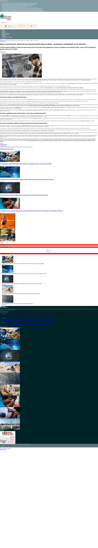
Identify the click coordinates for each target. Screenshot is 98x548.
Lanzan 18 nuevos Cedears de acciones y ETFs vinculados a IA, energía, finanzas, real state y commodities (19, 3)
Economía (3, 32)
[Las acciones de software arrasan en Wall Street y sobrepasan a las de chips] (7, 302)
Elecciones (5, 144)
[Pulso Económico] (5, 20)
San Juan (3, 30)
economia (1, 144)
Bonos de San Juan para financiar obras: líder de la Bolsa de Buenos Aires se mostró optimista (17, 5)
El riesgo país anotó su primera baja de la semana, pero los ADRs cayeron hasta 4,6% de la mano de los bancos (27, 179)
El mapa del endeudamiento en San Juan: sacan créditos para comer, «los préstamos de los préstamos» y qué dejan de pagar (22, 9)
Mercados (3, 35)
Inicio (3, 29)
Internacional (4, 36)
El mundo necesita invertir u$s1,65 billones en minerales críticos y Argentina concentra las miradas (18, 4)
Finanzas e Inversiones (5, 34)
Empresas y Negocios (5, 33)
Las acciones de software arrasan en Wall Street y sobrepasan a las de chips (14, 6)
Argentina (3, 31)
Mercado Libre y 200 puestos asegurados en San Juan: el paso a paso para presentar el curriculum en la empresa (20, 7)
